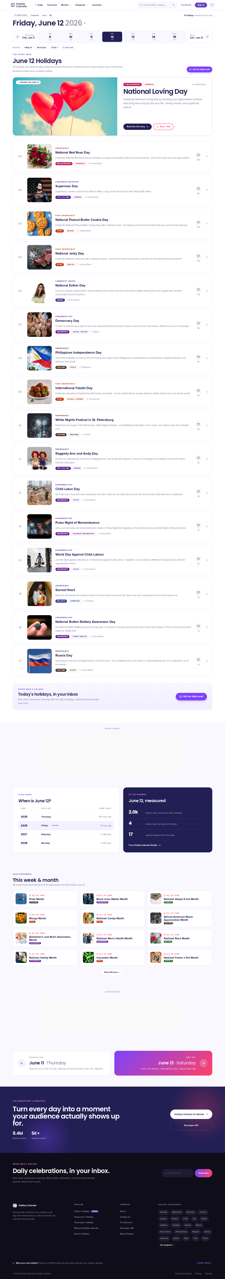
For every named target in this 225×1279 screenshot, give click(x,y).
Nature (199, 1225)
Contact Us (125, 1217)
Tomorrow (52, 5)
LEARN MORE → (204, 1263)
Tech (196, 1238)
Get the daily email (201, 69)
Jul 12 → (54, 47)
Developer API (191, 1125)
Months (64, 5)
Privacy (198, 1274)
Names (188, 1225)
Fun (194, 1219)
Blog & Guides (127, 1234)
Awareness (177, 1212)
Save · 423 (165, 126)
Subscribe (204, 1173)
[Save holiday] (198, 155)
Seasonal (164, 1238)
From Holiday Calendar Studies (143, 845)
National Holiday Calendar (86, 1228)
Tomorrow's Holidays (84, 1217)
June (44, 15)
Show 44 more (111, 972)
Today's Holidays (85, 1211)
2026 (73, 23)
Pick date (69, 47)
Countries (96, 5)
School (207, 1232)
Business (190, 1212)
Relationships (181, 1232)
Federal (175, 1219)
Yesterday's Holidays (84, 1222)
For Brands (186, 5)
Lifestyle (176, 1225)
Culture (163, 1219)
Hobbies (163, 1225)
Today (40, 5)
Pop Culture (165, 1232)
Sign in (201, 5)
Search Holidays (81, 1234)
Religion (195, 1232)
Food (185, 1219)
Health (204, 1219)
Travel (205, 1238)
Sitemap (208, 1274)
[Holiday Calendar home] (18, 5)
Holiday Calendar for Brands (189, 1114)
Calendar (35, 15)
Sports (176, 1238)
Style (186, 1238)
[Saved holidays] (212, 5)
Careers (203, 1212)
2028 (24, 843)
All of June (41, 47)
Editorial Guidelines (183, 1274)
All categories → (167, 1245)
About (123, 1211)
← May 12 (28, 47)
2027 (24, 834)
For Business (126, 1222)
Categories (80, 5)
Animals (163, 1212)
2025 (24, 817)
